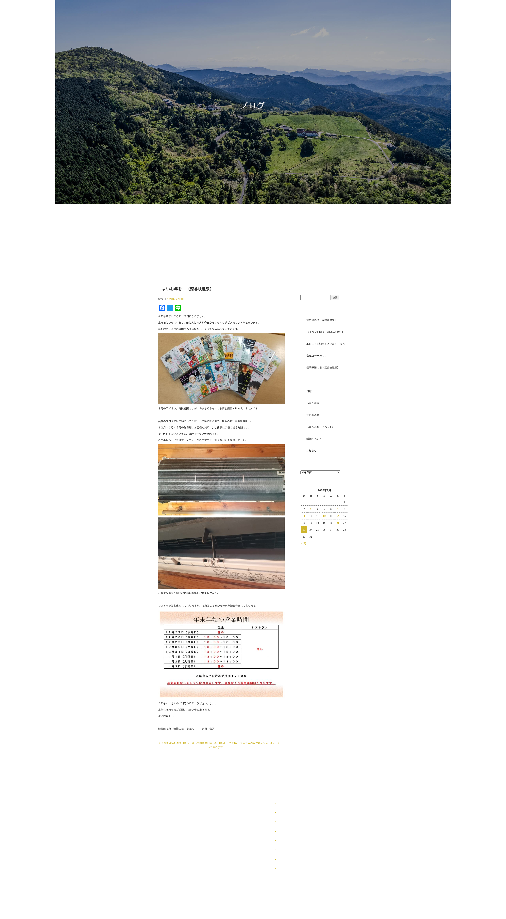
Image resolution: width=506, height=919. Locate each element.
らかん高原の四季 (287, 812)
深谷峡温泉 (312, 415)
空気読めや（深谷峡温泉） (321, 320)
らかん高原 (312, 403)
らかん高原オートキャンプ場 (228, 236)
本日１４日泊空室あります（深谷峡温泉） (327, 344)
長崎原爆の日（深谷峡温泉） (323, 367)
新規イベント (314, 439)
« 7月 (303, 543)
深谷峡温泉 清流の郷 (270, 236)
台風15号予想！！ (316, 355)
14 (337, 515)
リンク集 (282, 840)
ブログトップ (324, 287)
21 (337, 522)
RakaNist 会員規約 (288, 868)
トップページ (188, 236)
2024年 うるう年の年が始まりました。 (254, 743)
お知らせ (311, 450)
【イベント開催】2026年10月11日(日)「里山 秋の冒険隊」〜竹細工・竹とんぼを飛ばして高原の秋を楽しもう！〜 (327, 332)
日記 (309, 391)
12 (324, 515)
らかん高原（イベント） (320, 427)
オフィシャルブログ (288, 859)
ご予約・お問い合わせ (314, 236)
